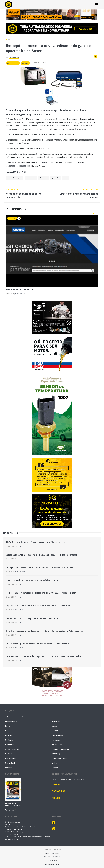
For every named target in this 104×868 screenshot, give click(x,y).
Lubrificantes (57, 735)
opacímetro (55, 178)
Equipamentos (13, 63)
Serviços (9, 754)
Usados (55, 767)
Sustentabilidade (12, 763)
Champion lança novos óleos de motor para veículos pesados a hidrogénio (39, 567)
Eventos (8, 767)
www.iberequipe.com (45, 162)
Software (9, 740)
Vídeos (55, 731)
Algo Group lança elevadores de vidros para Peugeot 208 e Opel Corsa (38, 605)
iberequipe (43, 178)
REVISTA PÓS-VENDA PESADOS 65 (12, 804)
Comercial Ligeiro (12, 749)
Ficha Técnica (52, 860)
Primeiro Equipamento (61, 749)
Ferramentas (57, 744)
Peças (54, 717)
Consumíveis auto (59, 758)
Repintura (56, 721)
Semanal (56, 784)
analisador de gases (14, 178)
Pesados (9, 731)
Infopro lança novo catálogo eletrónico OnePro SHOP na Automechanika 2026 (41, 592)
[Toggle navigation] (96, 4)
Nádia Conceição (21, 294)
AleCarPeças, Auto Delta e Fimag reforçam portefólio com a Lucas (36, 542)
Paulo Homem (14, 57)
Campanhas (10, 744)
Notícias (25, 63)
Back (10, 39)
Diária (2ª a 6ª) (58, 791)
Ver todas (9, 809)
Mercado (55, 726)
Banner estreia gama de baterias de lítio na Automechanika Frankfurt (38, 643)
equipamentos (31, 178)
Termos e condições (52, 853)
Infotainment (10, 758)
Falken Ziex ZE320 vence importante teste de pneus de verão (33, 618)
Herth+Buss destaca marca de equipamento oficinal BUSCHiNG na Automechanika (43, 656)
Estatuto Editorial (52, 864)
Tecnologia (56, 754)
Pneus (7, 726)
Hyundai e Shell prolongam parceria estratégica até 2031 (32, 580)
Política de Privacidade (52, 857)
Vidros (54, 763)
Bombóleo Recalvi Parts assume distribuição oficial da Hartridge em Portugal (41, 554)
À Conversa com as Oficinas (16, 717)
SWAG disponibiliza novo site (20, 289)
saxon (65, 178)
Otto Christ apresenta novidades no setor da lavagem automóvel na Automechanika (44, 630)
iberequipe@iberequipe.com (18, 166)
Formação (56, 740)
